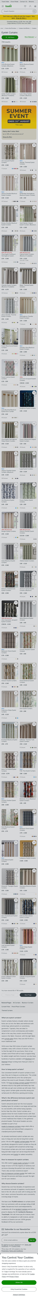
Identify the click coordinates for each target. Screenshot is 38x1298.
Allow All (19, 1282)
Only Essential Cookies (19, 1289)
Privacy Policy (14, 1277)
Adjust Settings (19, 1295)
